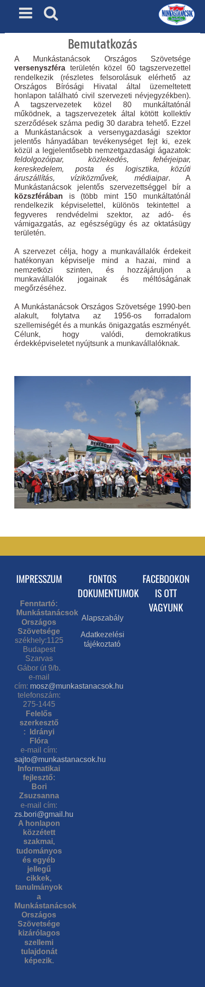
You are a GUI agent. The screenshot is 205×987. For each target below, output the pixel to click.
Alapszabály (102, 618)
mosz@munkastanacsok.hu (76, 686)
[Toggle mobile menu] (26, 12)
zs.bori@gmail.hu (43, 814)
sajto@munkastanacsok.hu (60, 759)
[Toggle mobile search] (51, 12)
